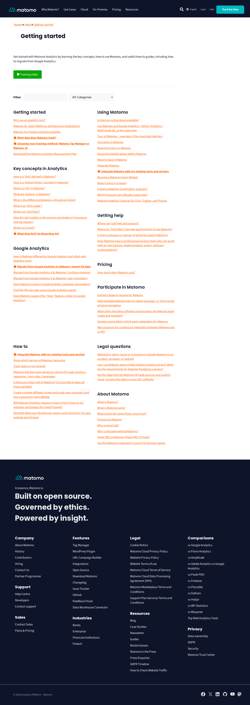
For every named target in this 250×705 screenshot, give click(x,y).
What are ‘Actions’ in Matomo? (31, 194)
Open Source (81, 570)
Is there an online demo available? (118, 120)
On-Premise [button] (100, 10)
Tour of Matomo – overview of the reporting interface (129, 136)
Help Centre (22, 594)
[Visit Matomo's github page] (225, 695)
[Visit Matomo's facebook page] (203, 695)
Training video (29, 74)
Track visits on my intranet (29, 366)
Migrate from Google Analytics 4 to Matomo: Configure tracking (51, 273)
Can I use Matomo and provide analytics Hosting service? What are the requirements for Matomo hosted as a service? (135, 367)
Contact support (25, 606)
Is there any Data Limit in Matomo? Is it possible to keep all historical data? (48, 384)
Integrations (80, 564)
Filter (17, 97)
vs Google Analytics (200, 545)
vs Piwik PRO (196, 574)
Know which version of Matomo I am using (39, 360)
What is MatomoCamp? (111, 408)
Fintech (77, 644)
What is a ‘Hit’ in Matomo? (29, 188)
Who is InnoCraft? (108, 426)
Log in (203, 9)
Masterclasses (139, 645)
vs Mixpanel (195, 612)
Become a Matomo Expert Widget (117, 177)
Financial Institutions (86, 637)
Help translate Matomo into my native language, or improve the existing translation (135, 303)
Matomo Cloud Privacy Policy (149, 551)
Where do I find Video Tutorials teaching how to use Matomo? (134, 229)
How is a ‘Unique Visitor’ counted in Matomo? (41, 182)
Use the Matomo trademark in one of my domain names (131, 443)
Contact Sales (24, 624)
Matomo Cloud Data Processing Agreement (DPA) (150, 578)
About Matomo (24, 545)
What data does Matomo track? (36, 138)
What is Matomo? (107, 402)
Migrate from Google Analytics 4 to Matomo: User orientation (50, 278)
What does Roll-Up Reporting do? (38, 234)
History (19, 551)
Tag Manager (81, 545)
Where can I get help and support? (118, 223)
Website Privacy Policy (144, 557)
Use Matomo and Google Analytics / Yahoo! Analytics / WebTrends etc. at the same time (130, 128)
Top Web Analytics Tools (203, 618)
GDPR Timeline (139, 664)
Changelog (80, 582)
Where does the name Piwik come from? (122, 414)
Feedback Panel (83, 601)
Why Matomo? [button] (50, 10)
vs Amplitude (196, 557)
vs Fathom (194, 593)
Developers (22, 600)
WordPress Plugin (84, 551)
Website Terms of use (143, 564)
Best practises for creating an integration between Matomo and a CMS (136, 329)
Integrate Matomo (108, 166)
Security (193, 648)
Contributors (23, 557)
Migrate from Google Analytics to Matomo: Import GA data (54, 267)
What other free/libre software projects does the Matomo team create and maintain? (135, 313)
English (193, 9)
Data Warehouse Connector (90, 607)
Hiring (19, 564)
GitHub (77, 595)
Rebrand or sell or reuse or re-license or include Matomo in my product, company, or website (135, 356)
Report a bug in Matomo (112, 160)
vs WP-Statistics (198, 606)
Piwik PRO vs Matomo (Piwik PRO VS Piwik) (123, 437)
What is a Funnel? (24, 228)
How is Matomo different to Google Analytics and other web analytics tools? (49, 258)
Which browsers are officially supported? (122, 195)
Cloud (84, 10)
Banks (77, 625)
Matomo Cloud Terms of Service (150, 570)
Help (212, 9)
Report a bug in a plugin (111, 183)
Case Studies (138, 627)
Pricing (116, 10)
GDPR (191, 642)
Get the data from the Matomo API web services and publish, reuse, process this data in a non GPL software (134, 377)
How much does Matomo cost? (116, 273)
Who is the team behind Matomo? (117, 431)
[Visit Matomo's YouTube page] (232, 695)
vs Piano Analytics (199, 551)
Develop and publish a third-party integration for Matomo (132, 322)
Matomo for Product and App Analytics (37, 132)
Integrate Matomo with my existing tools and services (135, 171)
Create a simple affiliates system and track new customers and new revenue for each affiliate (51, 395)
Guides (134, 639)
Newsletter (137, 633)
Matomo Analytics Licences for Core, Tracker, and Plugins (132, 201)
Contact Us (22, 570)
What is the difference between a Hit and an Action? (44, 200)
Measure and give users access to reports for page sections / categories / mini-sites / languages (50, 374)
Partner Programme (28, 576)
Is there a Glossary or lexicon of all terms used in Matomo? (132, 235)
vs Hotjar (193, 599)
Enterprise (79, 631)
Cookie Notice (139, 545)
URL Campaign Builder (87, 557)
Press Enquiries (140, 658)
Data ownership (198, 636)
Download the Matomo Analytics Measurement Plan (45, 154)
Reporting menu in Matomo (114, 148)
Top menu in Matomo (110, 142)
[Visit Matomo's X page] (210, 695)
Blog (133, 620)
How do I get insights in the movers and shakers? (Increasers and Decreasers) (50, 220)
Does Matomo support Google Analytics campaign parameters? (51, 284)
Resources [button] (132, 10)
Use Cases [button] (70, 10)
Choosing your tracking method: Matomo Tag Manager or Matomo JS (51, 146)
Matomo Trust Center (201, 655)
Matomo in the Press (143, 652)
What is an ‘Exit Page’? (26, 212)
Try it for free (230, 10)
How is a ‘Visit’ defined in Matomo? (34, 177)
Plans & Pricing (24, 630)
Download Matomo (85, 576)
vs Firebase (195, 581)
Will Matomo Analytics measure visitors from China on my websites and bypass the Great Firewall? (48, 405)
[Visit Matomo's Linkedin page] (218, 695)
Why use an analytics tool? (29, 120)
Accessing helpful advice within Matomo (121, 154)
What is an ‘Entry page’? (27, 206)
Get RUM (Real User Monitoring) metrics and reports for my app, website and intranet (52, 415)
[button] (181, 9)
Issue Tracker (81, 589)
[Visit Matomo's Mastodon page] (240, 695)
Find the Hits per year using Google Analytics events (44, 290)
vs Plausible (195, 587)
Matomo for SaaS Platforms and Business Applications (46, 126)
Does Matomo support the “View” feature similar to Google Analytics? (49, 298)
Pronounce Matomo (109, 420)
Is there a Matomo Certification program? (122, 189)
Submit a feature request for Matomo (120, 295)
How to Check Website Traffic (148, 670)
